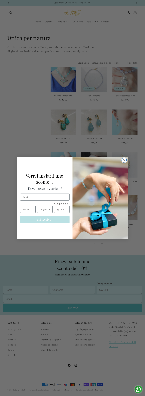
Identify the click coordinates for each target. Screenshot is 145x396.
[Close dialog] (124, 160)
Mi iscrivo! (45, 219)
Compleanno (61, 203)
